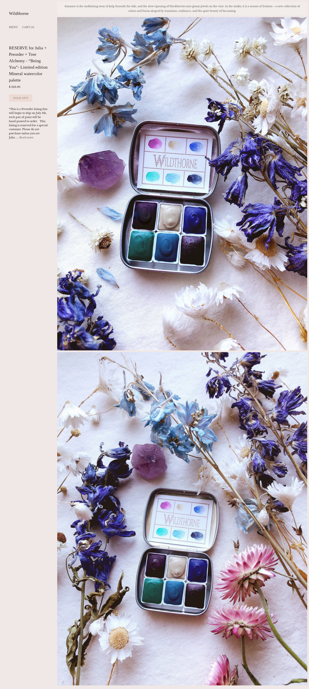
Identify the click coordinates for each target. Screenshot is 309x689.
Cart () (28, 27)
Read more (26, 137)
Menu (13, 27)
